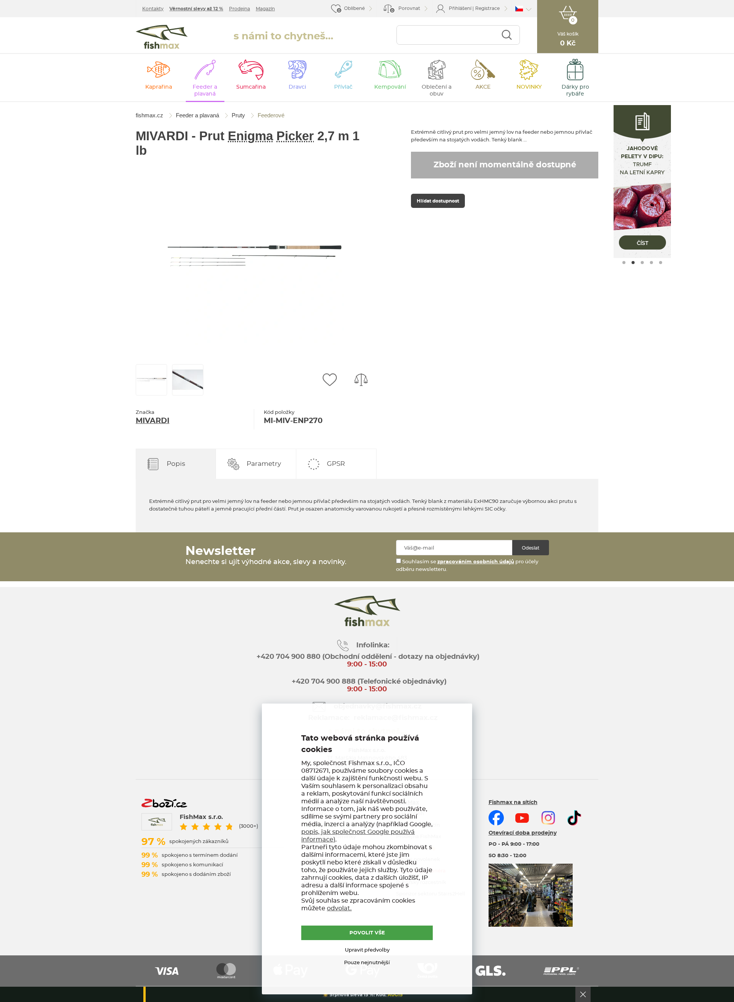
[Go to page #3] (642, 262)
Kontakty (153, 8)
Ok (583, 994)
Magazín (265, 8)
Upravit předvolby (367, 950)
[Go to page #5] (660, 262)
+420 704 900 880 (288, 656)
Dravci (297, 87)
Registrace (487, 8)
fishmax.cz (162, 37)
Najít (507, 35)
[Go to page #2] (633, 262)
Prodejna (239, 8)
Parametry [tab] (264, 463)
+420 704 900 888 (323, 681)
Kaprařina (158, 87)
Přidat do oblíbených (329, 380)
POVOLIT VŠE (367, 933)
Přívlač (343, 87)
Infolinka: (373, 645)
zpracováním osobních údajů (475, 561)
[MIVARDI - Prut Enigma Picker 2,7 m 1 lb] (254, 255)
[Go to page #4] (651, 262)
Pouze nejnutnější (367, 962)
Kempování (390, 87)
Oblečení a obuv (436, 90)
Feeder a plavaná (205, 90)
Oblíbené (354, 8)
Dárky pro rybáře (575, 90)
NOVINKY (529, 87)
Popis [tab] (176, 463)
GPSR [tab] (336, 463)
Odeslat (530, 548)
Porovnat (405, 9)
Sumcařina (251, 87)
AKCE (483, 87)
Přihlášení (460, 8)
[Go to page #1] (623, 262)
